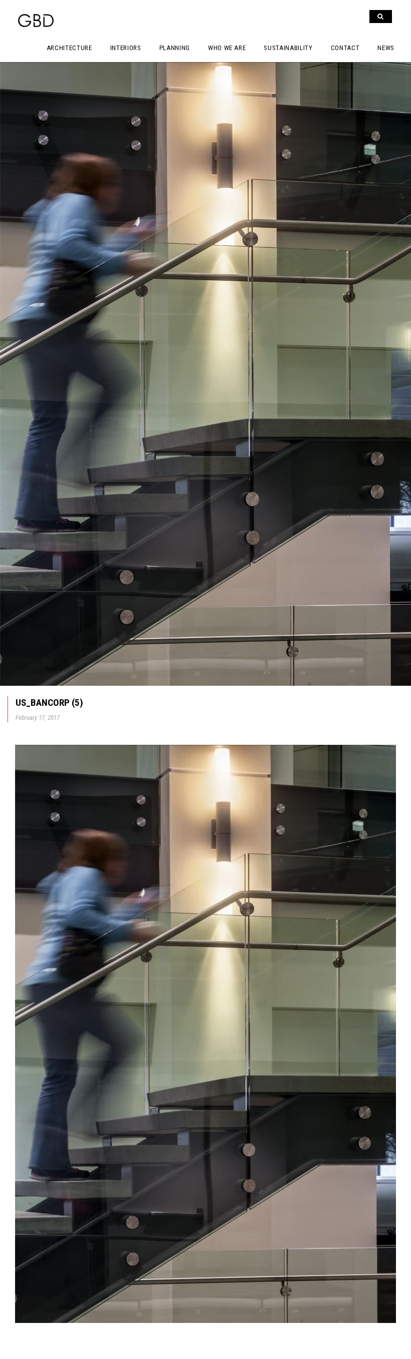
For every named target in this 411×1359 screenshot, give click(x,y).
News (385, 48)
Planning (174, 48)
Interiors (125, 48)
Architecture (69, 48)
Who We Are (227, 48)
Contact (345, 48)
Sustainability (288, 48)
